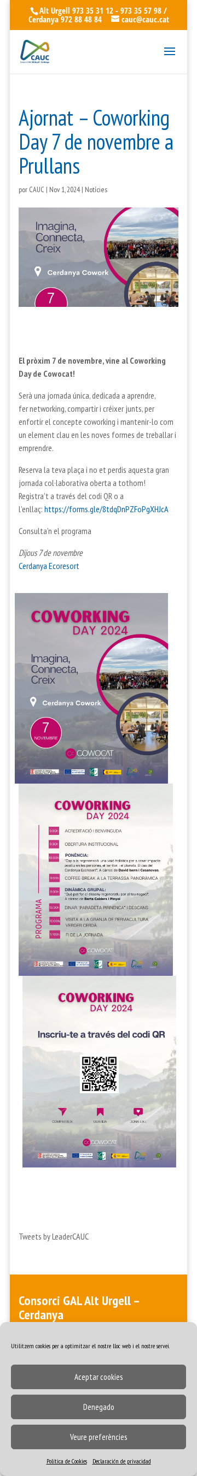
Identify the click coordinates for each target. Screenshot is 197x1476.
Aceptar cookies (98, 1377)
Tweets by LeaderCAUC (54, 1236)
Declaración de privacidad (121, 1461)
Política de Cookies (67, 1461)
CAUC (36, 189)
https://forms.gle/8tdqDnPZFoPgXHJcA (106, 508)
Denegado (98, 1407)
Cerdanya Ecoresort (49, 565)
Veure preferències (98, 1437)
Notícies (96, 189)
